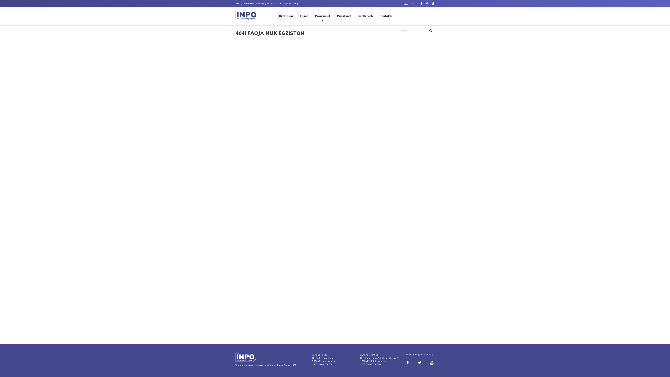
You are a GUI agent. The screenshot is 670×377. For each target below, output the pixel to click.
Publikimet (344, 16)
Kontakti (386, 16)
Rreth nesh (365, 16)
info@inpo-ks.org (423, 354)
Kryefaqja (286, 16)
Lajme (304, 16)
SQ (406, 3)
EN (412, 3)
